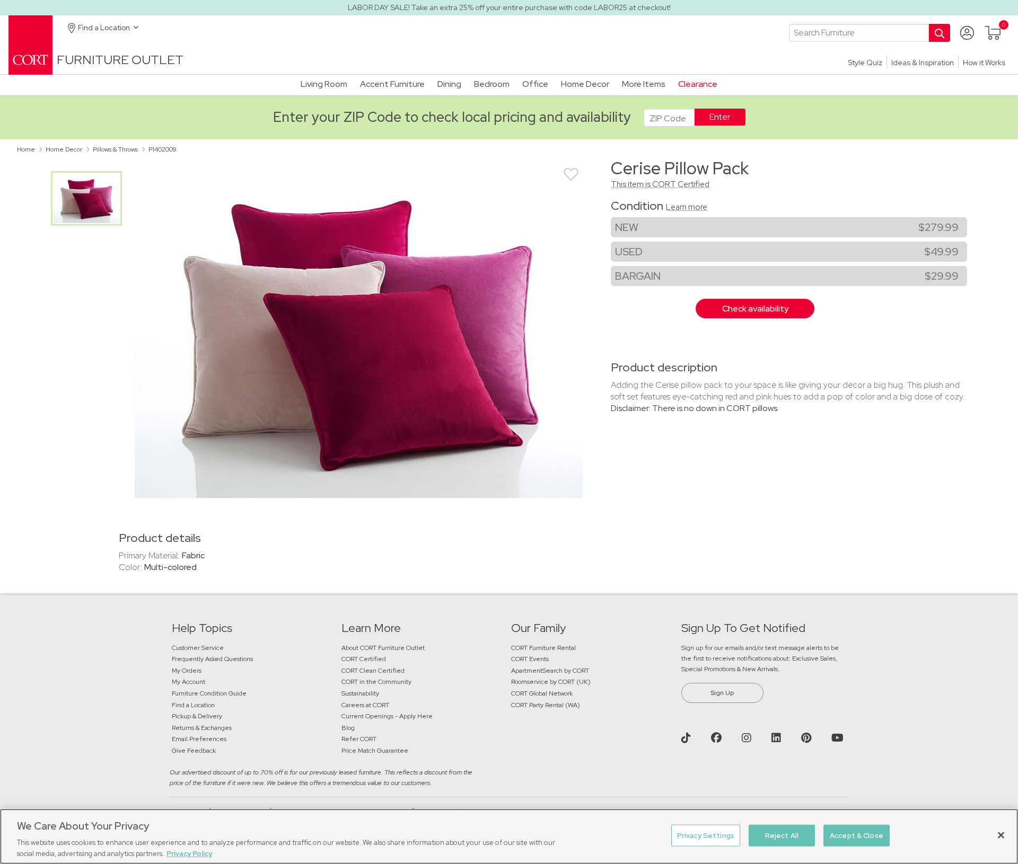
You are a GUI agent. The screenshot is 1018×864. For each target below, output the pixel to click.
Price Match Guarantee (374, 750)
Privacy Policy (189, 853)
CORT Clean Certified (373, 670)
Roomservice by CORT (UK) (551, 682)
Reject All (781, 835)
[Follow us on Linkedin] (777, 737)
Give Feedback (194, 750)
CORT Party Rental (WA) (545, 705)
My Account (188, 682)
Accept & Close (856, 835)
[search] (859, 33)
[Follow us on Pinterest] (807, 737)
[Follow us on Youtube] (838, 737)
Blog (348, 728)
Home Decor (64, 149)
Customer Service (198, 648)
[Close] (1001, 835)
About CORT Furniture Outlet (383, 648)
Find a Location (193, 705)
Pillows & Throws (115, 149)
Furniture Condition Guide (209, 693)
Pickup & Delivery (197, 716)
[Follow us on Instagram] (748, 737)
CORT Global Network (542, 693)
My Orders (186, 670)
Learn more (686, 207)
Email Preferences (199, 739)
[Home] (30, 44)
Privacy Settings (705, 835)
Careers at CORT (365, 705)
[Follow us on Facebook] (717, 737)
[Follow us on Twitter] (687, 737)
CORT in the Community (376, 682)
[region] (509, 836)
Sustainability (360, 693)
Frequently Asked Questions (213, 659)
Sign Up (722, 693)
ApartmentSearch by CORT (550, 670)
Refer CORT (358, 739)
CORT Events (530, 659)
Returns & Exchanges (202, 728)
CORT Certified (363, 659)
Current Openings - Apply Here (387, 716)
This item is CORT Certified (660, 184)
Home (26, 149)
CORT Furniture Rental (543, 648)
